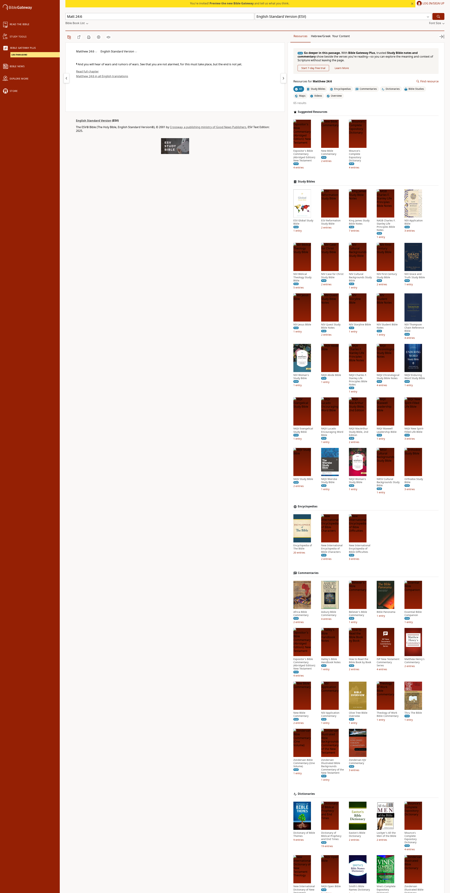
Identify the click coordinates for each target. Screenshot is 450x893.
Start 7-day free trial (313, 68)
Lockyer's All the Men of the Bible (386, 834)
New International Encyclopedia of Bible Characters (332, 548)
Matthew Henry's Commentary (414, 661)
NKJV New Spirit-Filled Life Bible (414, 430)
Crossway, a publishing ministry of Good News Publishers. (208, 127)
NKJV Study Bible (303, 479)
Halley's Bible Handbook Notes (331, 661)
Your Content (341, 36)
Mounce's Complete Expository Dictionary (355, 155)
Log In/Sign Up (433, 3)
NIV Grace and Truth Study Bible (414, 275)
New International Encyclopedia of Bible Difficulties (359, 548)
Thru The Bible (413, 712)
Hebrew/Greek (321, 36)
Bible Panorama (386, 612)
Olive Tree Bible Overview (358, 714)
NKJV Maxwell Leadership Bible (387, 430)
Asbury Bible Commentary (328, 613)
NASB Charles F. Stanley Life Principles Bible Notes (386, 225)
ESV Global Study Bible (303, 222)
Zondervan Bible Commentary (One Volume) (304, 763)
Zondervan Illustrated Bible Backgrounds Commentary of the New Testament (332, 766)
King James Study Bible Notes (359, 222)
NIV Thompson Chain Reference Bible (414, 327)
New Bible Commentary (328, 152)
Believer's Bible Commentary (358, 613)
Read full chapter (87, 71)
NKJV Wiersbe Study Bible (329, 480)
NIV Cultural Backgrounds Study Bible (360, 277)
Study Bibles (306, 181)
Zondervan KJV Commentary (357, 761)
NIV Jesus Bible (302, 324)
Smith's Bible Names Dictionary (359, 888)
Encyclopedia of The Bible (302, 547)
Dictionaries (306, 794)
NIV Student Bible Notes (387, 326)
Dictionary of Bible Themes (304, 834)
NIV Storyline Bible (360, 324)
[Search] (438, 16)
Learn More (342, 68)
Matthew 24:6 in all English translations (102, 76)
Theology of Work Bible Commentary (387, 714)
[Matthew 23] (66, 78)
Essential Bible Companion (413, 613)
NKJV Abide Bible (331, 375)
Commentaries (308, 573)
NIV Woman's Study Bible (301, 376)
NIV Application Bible (413, 222)
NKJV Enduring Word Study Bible (414, 376)
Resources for (312, 81)
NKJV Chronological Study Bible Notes (388, 376)
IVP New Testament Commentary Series (388, 662)
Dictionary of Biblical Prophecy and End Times (331, 836)
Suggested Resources (312, 112)
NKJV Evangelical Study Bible (303, 430)
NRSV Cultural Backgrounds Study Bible (388, 482)
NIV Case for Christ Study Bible (332, 275)
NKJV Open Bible (331, 886)
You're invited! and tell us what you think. (239, 3)
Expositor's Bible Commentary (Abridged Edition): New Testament (304, 155)
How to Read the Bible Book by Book (360, 661)
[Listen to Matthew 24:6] (108, 37)
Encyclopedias (307, 506)
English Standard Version (93, 120)
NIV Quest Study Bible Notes (330, 326)
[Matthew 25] (283, 78)
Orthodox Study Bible (413, 480)
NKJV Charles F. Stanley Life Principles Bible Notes (358, 379)
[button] (429, 3)
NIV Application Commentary (330, 714)
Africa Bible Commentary (300, 613)
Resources (300, 36)
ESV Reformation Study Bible (331, 222)
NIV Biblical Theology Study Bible (302, 277)
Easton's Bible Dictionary (357, 834)
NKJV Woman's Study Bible (357, 480)
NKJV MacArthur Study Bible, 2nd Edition (358, 431)
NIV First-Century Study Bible (387, 275)
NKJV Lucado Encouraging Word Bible (332, 431)
